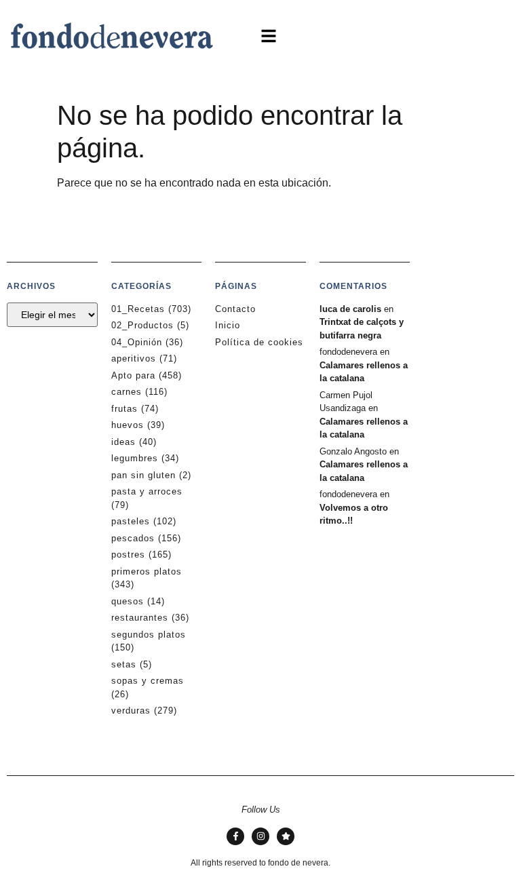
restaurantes (139, 618)
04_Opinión (136, 342)
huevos (127, 425)
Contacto (235, 309)
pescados (133, 538)
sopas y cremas (147, 681)
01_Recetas (138, 309)
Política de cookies (259, 342)
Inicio (227, 325)
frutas (124, 409)
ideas (123, 442)
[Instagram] (260, 836)
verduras (131, 710)
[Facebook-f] (235, 836)
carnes (126, 392)
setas (123, 664)
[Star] (285, 836)
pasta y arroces (146, 491)
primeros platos (146, 571)
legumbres (134, 458)
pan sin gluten (143, 475)
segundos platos (148, 634)
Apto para (133, 375)
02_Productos (142, 325)
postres (128, 554)
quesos (127, 601)
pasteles (130, 521)
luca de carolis (350, 309)
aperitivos (133, 358)
